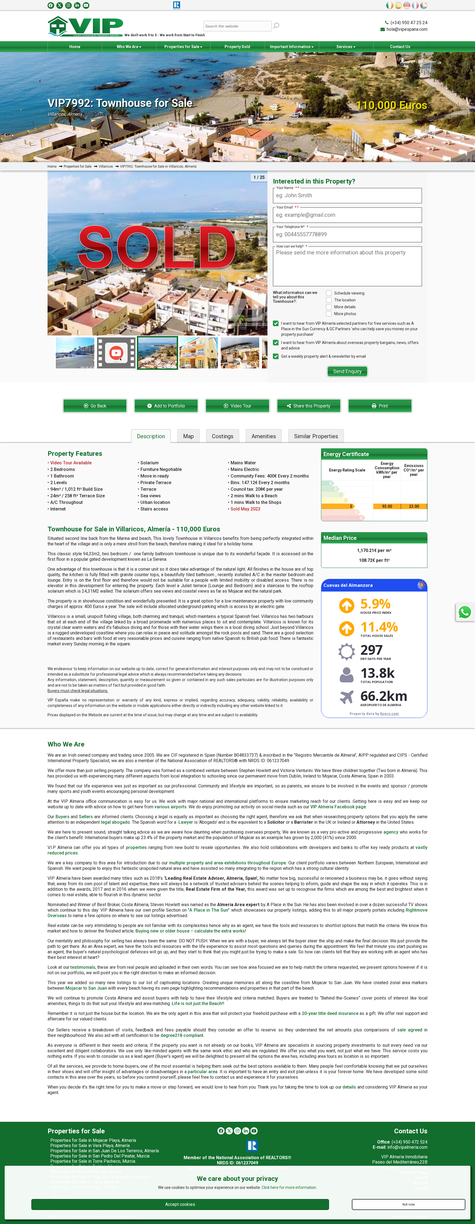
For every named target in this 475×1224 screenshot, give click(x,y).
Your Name (287, 188)
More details (345, 307)
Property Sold (237, 47)
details (349, 1087)
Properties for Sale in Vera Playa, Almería (90, 1145)
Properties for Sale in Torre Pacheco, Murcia (92, 1161)
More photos (345, 314)
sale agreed (409, 1030)
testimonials (82, 967)
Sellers (86, 816)
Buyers (63, 816)
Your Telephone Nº (292, 227)
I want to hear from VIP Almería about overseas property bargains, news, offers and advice (350, 345)
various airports (170, 806)
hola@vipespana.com (407, 29)
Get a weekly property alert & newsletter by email (323, 356)
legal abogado (115, 822)
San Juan (97, 988)
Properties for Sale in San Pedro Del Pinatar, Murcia (100, 1156)
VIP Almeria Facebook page (338, 806)
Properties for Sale (182, 47)
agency (390, 832)
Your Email (286, 207)
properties (136, 847)
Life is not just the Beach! (197, 1003)
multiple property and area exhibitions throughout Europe (227, 862)
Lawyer (185, 822)
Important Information (290, 47)
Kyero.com (389, 713)
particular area (202, 1071)
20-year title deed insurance (330, 1013)
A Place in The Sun (208, 910)
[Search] (276, 25)
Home (74, 47)
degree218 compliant (182, 1035)
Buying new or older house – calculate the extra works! (191, 931)
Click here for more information (289, 1187)
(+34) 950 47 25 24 (409, 22)
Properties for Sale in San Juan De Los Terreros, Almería (104, 1150)
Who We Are (128, 47)
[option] (157, 353)
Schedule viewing (349, 293)
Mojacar (73, 988)
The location (345, 300)
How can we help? (292, 246)
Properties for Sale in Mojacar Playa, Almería (93, 1140)
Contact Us (400, 47)
